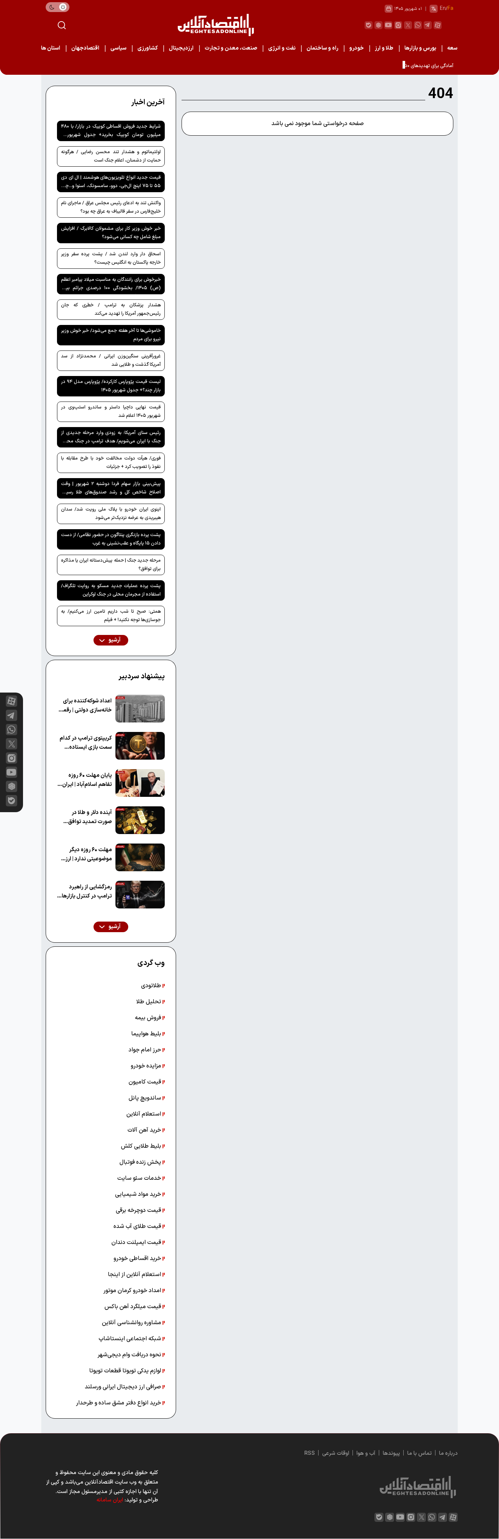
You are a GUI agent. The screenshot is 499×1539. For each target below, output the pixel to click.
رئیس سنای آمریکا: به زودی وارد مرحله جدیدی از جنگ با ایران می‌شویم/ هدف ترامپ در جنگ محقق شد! (111, 438)
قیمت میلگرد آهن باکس (133, 1306)
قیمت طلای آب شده (138, 1226)
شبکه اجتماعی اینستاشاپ (131, 1338)
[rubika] (378, 25)
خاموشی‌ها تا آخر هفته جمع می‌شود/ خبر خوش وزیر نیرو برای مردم (111, 335)
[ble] (369, 25)
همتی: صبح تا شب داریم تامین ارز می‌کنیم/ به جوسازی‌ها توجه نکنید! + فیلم (111, 616)
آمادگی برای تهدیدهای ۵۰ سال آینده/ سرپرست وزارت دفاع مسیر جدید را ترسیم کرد (374, 66)
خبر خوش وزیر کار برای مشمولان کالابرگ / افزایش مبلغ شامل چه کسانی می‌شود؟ (111, 233)
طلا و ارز (384, 48)
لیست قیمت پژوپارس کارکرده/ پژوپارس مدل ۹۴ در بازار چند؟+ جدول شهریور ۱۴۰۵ (111, 386)
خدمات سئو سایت (140, 1178)
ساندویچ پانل (146, 1098)
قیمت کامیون (146, 1082)
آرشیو (114, 640)
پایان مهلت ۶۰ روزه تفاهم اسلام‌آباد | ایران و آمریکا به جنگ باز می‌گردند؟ (85, 780)
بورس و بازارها (420, 48)
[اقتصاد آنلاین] (215, 25)
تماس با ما (419, 1453)
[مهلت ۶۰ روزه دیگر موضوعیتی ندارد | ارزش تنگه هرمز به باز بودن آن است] (140, 857)
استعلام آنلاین (144, 1114)
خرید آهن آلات (145, 1130)
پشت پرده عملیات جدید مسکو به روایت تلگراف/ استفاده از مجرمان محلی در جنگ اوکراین (111, 590)
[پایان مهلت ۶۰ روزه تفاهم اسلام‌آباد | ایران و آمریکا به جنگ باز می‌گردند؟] (140, 783)
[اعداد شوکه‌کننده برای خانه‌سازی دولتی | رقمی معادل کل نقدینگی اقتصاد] (140, 708)
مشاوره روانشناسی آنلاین (132, 1322)
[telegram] (428, 25)
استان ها (50, 48)
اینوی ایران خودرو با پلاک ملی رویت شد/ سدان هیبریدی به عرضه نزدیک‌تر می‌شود (111, 514)
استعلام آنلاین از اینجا (135, 1274)
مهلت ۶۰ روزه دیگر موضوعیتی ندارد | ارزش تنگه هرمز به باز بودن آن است (84, 855)
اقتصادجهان (85, 48)
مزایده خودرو (147, 1066)
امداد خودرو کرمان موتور (133, 1290)
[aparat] (438, 25)
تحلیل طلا (149, 1001)
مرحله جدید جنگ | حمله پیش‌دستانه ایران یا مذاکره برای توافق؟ (111, 565)
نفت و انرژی (282, 48)
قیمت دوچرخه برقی (139, 1210)
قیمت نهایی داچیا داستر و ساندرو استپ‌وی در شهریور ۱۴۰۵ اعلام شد (111, 411)
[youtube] (388, 25)
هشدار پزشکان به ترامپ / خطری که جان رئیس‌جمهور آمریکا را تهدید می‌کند (111, 309)
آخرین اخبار (148, 102)
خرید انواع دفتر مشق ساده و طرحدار (119, 1403)
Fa (450, 8)
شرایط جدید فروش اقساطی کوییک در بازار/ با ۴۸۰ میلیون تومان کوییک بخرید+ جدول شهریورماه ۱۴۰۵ (111, 132)
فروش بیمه (149, 1017)
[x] (11, 743)
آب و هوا (366, 1453)
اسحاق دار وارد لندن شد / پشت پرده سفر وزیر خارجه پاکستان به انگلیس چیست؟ (111, 258)
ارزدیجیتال (181, 48)
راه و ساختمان (322, 48)
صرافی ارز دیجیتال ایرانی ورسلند (124, 1387)
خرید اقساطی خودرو (138, 1258)
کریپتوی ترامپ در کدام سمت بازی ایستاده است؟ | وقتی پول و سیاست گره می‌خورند (86, 743)
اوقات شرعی (335, 1453)
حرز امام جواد (146, 1050)
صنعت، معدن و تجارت (231, 48)
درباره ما (448, 1453)
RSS (309, 1453)
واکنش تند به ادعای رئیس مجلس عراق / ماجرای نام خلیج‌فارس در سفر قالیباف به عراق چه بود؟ (111, 207)
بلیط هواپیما (147, 1034)
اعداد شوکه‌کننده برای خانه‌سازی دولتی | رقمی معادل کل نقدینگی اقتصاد (85, 706)
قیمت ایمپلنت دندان (137, 1242)
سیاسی (118, 48)
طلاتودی (152, 985)
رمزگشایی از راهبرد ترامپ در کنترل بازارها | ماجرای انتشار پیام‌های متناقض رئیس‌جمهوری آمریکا (85, 892)
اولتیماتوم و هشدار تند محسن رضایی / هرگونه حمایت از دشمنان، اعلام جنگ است (111, 156)
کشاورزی (147, 48)
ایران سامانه (109, 1500)
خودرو (356, 48)
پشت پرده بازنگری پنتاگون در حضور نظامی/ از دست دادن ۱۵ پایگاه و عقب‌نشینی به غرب (111, 539)
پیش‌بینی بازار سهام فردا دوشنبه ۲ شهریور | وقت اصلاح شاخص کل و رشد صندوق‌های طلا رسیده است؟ (111, 489)
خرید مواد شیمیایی (139, 1194)
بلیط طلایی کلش (142, 1146)
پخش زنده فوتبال (141, 1162)
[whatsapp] (418, 25)
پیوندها (391, 1453)
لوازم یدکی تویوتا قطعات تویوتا (126, 1371)
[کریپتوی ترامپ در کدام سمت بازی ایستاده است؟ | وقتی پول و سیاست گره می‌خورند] (140, 746)
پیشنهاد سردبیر (141, 676)
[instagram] (398, 25)
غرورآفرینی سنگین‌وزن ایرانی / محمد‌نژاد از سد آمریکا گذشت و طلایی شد (111, 360)
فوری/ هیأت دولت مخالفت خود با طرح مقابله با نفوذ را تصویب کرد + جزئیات (111, 462)
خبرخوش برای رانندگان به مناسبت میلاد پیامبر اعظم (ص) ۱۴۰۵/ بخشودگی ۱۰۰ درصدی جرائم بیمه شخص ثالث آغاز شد (111, 285)
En (443, 8)
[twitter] (408, 25)
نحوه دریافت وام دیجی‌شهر (130, 1354)
